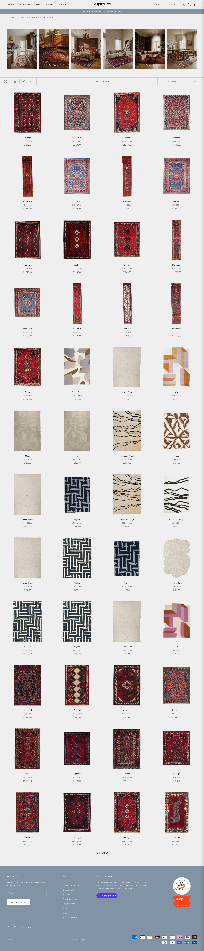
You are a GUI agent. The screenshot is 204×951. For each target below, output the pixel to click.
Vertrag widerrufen (71, 917)
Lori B (27, 265)
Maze (27, 456)
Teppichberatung (70, 899)
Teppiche (10, 4)
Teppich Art (34, 18)
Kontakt (66, 894)
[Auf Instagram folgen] (15, 927)
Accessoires (25, 4)
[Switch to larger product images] (5, 81)
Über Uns (62, 4)
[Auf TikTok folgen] (37, 927)
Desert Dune (77, 392)
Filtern (195, 81)
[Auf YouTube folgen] (29, 927)
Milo (176, 392)
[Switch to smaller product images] (10, 81)
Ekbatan (77, 201)
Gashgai (126, 137)
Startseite (11, 18)
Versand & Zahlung (71, 885)
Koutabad (127, 710)
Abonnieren (18, 902)
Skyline (77, 519)
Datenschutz (68, 890)
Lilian (27, 837)
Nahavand (27, 710)
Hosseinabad (27, 201)
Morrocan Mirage (127, 456)
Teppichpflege (69, 903)
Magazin (49, 4)
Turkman (27, 137)
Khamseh (127, 201)
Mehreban (77, 137)
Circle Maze (177, 583)
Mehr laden (102, 853)
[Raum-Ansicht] (29, 81)
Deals (37, 4)
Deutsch (171, 4)
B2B (65, 908)
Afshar (77, 265)
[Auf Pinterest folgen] (22, 927)
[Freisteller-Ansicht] (24, 81)
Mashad (176, 137)
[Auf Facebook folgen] (8, 927)
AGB (65, 880)
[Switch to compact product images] (15, 81)
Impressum (68, 876)
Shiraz (126, 265)
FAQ (65, 913)
